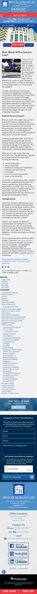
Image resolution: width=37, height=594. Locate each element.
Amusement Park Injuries (12, 327)
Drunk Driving (8, 348)
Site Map (12, 568)
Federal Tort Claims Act (11, 351)
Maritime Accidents (8, 302)
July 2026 (4, 282)
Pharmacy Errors (9, 365)
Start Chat (17, 407)
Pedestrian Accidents (10, 363)
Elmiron (4, 296)
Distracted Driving (10, 331)
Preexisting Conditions (11, 367)
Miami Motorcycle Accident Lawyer (13, 317)
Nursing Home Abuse (10, 307)
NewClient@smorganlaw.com (20, 539)
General (4, 298)
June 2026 (4, 284)
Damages (6, 344)
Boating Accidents (9, 334)
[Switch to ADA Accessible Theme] (4, 572)
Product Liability (7, 387)
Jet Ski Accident (8, 355)
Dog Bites (6, 346)
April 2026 (5, 287)
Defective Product (7, 294)
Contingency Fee (9, 342)
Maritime (4, 300)
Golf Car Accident (9, 353)
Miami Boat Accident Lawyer (11, 309)
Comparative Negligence (11, 338)
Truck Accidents (8, 377)
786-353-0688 (28, 21)
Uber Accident (6, 391)
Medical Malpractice (8, 304)
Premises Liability (7, 383)
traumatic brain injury (10, 375)
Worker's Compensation (10, 393)
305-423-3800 (19, 15)
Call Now (18, 45)
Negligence (7, 361)
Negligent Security (8, 323)
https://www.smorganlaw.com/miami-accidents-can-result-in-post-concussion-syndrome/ (16, 261)
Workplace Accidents (10, 379)
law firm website (22, 583)
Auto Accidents (8, 329)
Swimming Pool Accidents (12, 373)
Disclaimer (23, 568)
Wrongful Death (8, 381)
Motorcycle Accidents (10, 359)
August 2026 (5, 280)
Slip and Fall (7, 371)
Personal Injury (6, 325)
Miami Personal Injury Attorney (12, 319)
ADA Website (29, 45)
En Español (7, 45)
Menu (32, 25)
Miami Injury (5, 313)
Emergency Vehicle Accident (12, 350)
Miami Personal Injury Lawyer (12, 321)
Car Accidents (7, 336)
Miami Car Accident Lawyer (10, 311)
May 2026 (4, 286)
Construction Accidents (9, 292)
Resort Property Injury (11, 369)
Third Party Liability (8, 389)
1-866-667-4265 (23, 19)
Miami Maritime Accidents (10, 315)
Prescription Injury (8, 385)
